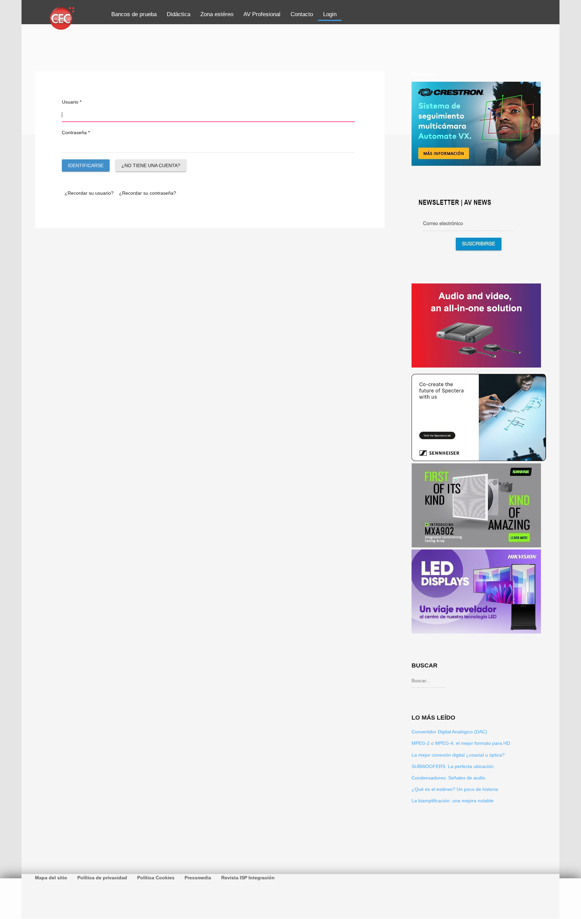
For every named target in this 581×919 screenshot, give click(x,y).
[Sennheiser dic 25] (479, 459)
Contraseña (76, 132)
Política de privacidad (102, 877)
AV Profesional (261, 14)
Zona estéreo (216, 14)
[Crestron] (476, 164)
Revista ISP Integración (248, 877)
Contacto (301, 14)
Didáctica (178, 14)
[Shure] (476, 545)
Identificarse (86, 165)
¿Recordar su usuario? (89, 193)
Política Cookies (156, 877)
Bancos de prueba (134, 14)
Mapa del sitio (51, 877)
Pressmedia (198, 877)
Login (330, 14)
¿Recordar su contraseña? (147, 193)
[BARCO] (476, 366)
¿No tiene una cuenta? (150, 165)
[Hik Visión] (476, 632)
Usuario (71, 102)
